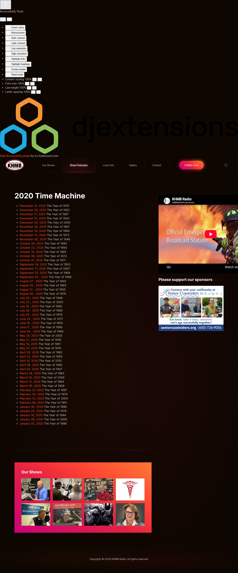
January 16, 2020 (31, 415)
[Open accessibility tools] (5, 4)
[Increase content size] (39, 79)
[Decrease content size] (34, 79)
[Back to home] (17, 165)
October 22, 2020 (31, 247)
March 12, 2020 (30, 381)
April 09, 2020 (29, 365)
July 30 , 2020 (29, 298)
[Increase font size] (32, 83)
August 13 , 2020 (31, 289)
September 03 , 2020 (34, 277)
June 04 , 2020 (30, 331)
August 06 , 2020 (31, 293)
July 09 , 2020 (29, 310)
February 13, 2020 (32, 398)
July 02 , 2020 (29, 314)
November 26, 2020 (33, 226)
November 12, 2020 (33, 235)
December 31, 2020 (33, 205)
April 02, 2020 (29, 369)
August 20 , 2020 (31, 285)
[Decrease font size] (27, 83)
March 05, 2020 (30, 386)
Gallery (133, 165)
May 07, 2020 (29, 348)
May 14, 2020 (29, 344)
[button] (226, 165)
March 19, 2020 (30, 377)
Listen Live (191, 165)
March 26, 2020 (30, 373)
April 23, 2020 (29, 356)
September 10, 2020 (33, 272)
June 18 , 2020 (29, 323)
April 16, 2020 (29, 360)
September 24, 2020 (33, 264)
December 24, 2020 (33, 210)
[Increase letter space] (38, 92)
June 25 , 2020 (30, 319)
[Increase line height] (34, 88)
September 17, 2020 (33, 268)
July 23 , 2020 (29, 302)
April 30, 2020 (29, 352)
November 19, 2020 (33, 231)
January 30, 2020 (31, 406)
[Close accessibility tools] (9, 19)
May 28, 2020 (29, 335)
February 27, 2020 (32, 390)
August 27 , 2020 (31, 281)
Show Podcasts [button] (78, 165)
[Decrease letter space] (33, 92)
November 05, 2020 (33, 239)
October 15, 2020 (31, 252)
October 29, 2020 (31, 243)
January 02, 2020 (31, 423)
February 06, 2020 (32, 402)
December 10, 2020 (33, 218)
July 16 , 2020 (29, 306)
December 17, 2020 (32, 214)
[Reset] (3, 19)
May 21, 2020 (29, 339)
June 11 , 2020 (29, 327)
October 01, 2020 (31, 260)
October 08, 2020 (31, 256)
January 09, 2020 (31, 419)
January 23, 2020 (31, 411)
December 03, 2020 (33, 222)
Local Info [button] (108, 165)
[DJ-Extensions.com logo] (119, 125)
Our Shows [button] (48, 165)
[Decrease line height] (29, 88)
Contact (156, 165)
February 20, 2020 (32, 394)
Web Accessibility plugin (15, 156)
